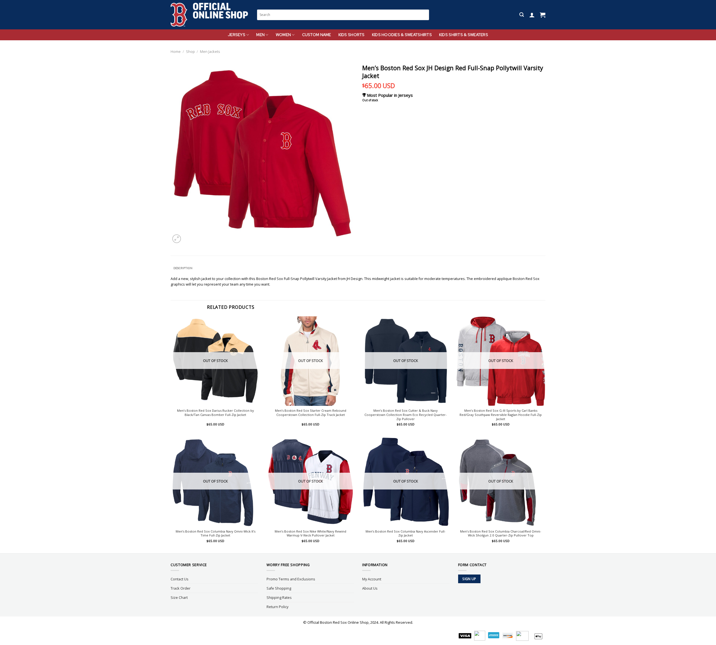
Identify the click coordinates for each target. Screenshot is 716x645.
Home (176, 51)
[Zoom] (176, 238)
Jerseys (236, 34)
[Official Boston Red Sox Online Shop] (210, 15)
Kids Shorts (351, 34)
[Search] (521, 14)
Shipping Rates (279, 597)
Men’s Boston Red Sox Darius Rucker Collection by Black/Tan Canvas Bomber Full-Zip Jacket (215, 413)
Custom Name (316, 34)
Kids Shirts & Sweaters (463, 34)
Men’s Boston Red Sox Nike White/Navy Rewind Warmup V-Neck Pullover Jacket (310, 533)
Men (260, 34)
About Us (370, 588)
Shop (190, 51)
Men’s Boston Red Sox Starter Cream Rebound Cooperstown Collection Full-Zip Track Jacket (310, 413)
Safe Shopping (279, 588)
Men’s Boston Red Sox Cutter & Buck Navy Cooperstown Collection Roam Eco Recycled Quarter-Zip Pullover (405, 415)
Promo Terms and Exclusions (291, 579)
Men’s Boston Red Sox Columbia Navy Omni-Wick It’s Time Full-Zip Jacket (215, 533)
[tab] (183, 268)
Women (283, 34)
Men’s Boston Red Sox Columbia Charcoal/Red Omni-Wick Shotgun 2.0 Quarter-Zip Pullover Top (500, 533)
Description (182, 268)
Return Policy (277, 606)
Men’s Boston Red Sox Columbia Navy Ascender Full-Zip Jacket (406, 533)
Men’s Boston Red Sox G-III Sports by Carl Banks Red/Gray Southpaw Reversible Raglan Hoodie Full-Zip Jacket (501, 415)
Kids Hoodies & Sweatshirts (402, 34)
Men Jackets (210, 51)
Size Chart (179, 597)
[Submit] (425, 14)
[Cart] (542, 15)
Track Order (180, 588)
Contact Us (180, 579)
